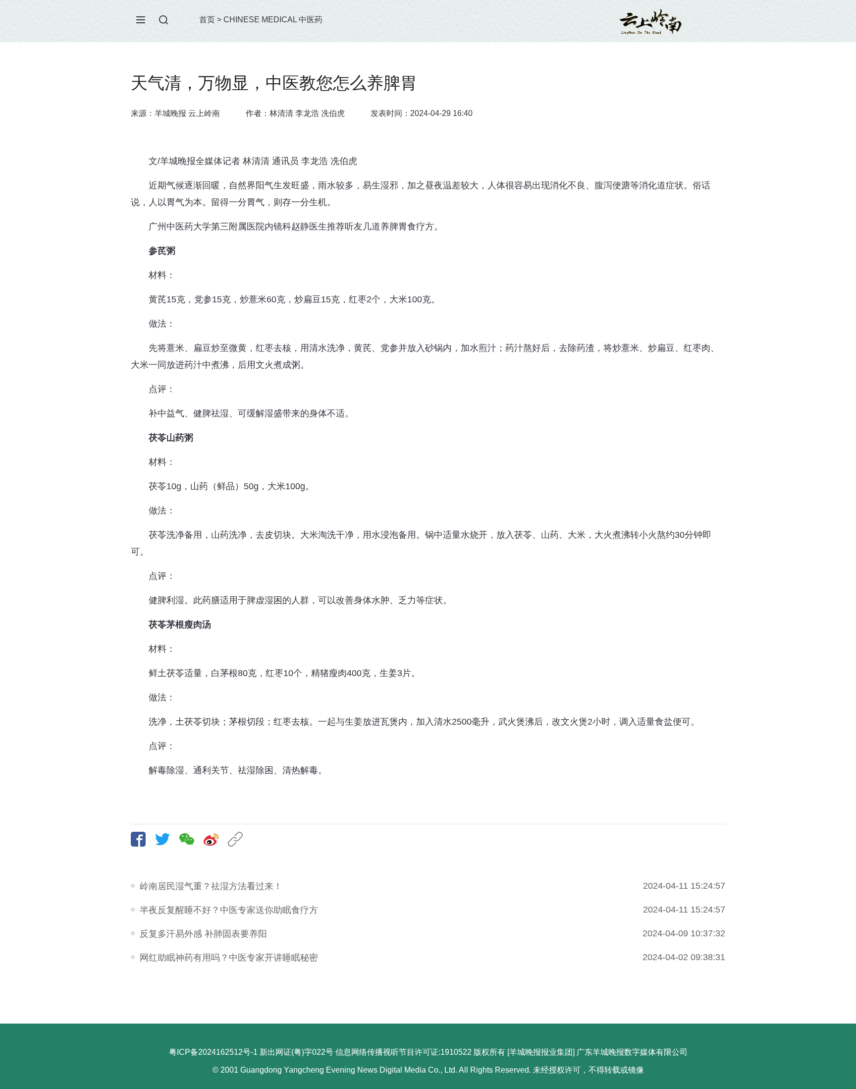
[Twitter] (166, 839)
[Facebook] (142, 839)
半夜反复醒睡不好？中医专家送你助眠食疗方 (229, 910)
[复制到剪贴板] (239, 839)
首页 (207, 19)
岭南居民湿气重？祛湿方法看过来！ (211, 886)
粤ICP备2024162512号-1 (213, 1052)
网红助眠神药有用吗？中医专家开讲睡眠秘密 (229, 958)
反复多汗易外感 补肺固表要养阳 (203, 934)
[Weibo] (215, 839)
